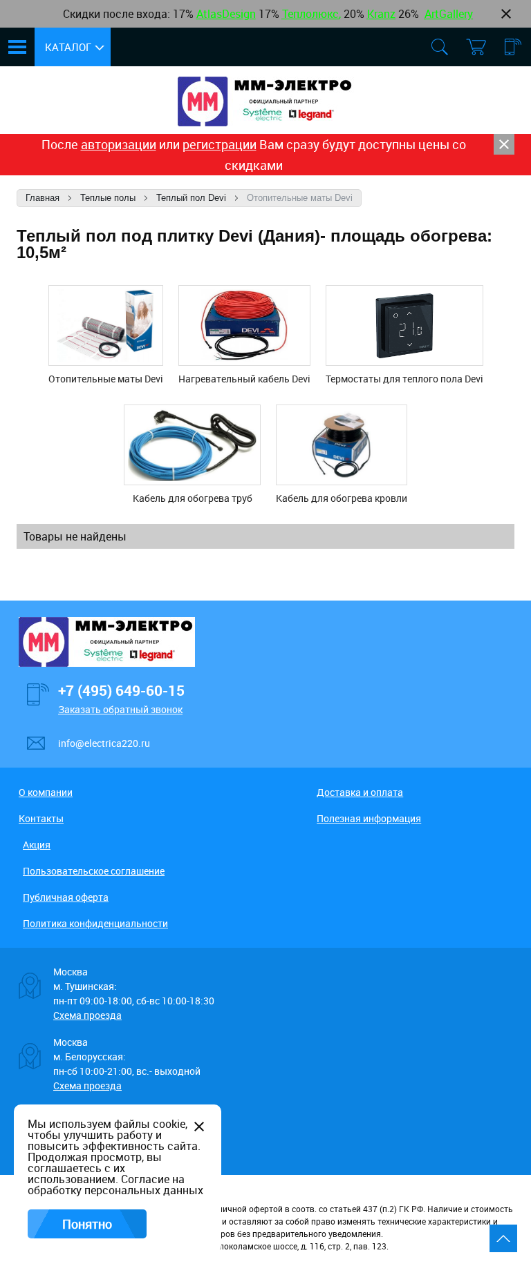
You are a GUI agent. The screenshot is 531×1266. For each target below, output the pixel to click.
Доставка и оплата (360, 792)
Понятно (87, 1224)
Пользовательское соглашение (94, 870)
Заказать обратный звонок (120, 709)
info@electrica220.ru (104, 743)
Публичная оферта (66, 897)
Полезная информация (369, 818)
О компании (46, 792)
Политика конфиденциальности (95, 923)
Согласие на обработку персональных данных (115, 1184)
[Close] (504, 144)
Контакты (41, 818)
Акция (36, 844)
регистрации (220, 144)
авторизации (118, 144)
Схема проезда (87, 1015)
